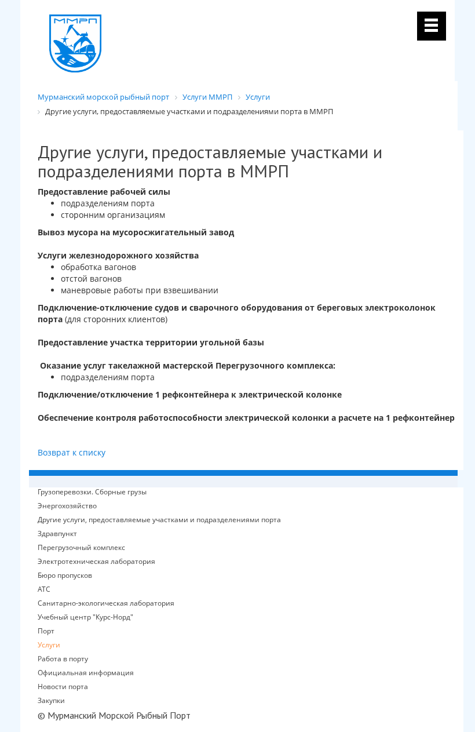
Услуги (49, 645)
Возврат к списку (71, 452)
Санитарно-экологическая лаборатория (106, 603)
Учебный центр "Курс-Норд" (85, 617)
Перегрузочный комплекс (81, 547)
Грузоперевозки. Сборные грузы (92, 492)
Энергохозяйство (67, 505)
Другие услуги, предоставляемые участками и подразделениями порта (159, 519)
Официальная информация (86, 673)
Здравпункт (57, 533)
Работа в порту (63, 659)
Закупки (51, 700)
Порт (46, 631)
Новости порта (63, 686)
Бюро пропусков (65, 575)
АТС (44, 589)
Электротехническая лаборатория (96, 561)
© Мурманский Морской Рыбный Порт (114, 715)
